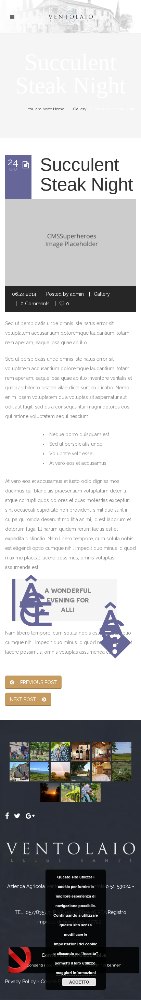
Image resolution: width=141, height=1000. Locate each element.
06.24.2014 (24, 294)
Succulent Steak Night (86, 174)
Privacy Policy (20, 981)
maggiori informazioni (76, 972)
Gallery (80, 109)
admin (77, 294)
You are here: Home (46, 109)
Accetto (79, 982)
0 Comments (35, 303)
